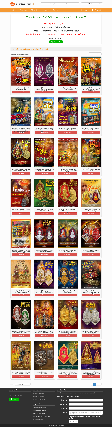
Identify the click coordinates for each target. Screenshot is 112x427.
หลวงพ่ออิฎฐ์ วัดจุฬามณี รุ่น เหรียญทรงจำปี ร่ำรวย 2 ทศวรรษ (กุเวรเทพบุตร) (68, 211)
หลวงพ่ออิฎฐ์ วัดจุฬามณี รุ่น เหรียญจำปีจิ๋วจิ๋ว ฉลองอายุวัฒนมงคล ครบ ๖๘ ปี (91, 130)
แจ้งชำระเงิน (46, 10)
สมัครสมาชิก (97, 10)
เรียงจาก (12, 384)
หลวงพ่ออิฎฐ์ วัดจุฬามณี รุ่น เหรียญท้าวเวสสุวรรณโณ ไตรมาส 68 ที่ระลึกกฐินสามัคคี (91, 89)
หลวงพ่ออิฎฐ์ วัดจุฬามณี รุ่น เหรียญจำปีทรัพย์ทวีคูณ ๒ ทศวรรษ (21, 332)
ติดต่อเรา (55, 10)
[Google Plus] (13, 395)
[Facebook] (18, 395)
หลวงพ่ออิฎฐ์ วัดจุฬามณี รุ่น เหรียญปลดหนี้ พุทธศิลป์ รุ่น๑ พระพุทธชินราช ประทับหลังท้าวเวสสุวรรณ (67, 333)
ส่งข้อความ (74, 421)
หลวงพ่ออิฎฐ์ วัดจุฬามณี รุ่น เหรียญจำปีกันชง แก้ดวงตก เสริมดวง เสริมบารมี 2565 (68, 373)
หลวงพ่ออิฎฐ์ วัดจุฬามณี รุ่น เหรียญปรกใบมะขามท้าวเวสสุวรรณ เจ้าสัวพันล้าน (68, 170)
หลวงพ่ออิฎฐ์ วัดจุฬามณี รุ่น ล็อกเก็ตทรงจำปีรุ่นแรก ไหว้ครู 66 (91, 210)
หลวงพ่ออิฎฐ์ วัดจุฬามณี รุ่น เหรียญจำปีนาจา (91, 170)
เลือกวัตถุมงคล (24, 10)
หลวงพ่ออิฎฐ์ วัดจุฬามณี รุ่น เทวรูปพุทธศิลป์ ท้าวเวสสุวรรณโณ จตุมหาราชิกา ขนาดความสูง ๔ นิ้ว (44, 333)
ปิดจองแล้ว (21, 92)
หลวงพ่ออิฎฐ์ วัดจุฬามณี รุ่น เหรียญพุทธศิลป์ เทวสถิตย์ (67, 291)
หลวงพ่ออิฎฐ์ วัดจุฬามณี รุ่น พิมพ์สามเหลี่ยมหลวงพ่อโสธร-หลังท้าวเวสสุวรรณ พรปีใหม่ (91, 373)
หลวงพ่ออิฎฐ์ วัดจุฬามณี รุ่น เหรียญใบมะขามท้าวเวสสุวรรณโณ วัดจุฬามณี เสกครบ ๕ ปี (44, 130)
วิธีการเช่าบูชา (35, 10)
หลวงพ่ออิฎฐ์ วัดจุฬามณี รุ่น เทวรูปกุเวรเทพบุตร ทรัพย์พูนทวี (21, 291)
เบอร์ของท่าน (63, 408)
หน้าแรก (14, 10)
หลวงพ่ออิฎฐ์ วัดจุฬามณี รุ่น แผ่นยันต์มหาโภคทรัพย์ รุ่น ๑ (21, 88)
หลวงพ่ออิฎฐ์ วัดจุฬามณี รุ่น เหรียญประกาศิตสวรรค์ (67, 129)
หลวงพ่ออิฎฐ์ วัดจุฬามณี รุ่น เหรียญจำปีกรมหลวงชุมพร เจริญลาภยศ (44, 251)
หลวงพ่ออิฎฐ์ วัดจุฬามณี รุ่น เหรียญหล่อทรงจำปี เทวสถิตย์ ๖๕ (21, 210)
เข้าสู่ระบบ (85, 10)
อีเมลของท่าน (63, 404)
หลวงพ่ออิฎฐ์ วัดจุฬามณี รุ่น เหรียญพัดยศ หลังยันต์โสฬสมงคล (21, 170)
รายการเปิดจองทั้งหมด (38, 393)
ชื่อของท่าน (64, 400)
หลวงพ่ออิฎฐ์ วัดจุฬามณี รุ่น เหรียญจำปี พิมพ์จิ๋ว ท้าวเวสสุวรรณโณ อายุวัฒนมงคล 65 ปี (21, 252)
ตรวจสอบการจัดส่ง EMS (39, 399)
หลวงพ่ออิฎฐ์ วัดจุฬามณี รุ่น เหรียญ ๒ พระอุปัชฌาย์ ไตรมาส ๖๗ (44, 170)
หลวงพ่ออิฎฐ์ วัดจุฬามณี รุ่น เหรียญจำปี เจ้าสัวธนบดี (44, 210)
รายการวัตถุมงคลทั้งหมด (39, 396)
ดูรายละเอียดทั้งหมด (38, 419)
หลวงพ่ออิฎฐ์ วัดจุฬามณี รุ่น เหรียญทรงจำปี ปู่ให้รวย (67, 251)
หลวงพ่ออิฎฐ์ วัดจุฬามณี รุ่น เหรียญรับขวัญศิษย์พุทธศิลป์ (91, 251)
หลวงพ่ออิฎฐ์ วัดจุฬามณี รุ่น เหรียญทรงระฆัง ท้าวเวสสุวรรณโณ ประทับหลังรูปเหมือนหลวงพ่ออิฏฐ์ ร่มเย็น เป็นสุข (21, 130)
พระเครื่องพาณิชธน (24, 4)
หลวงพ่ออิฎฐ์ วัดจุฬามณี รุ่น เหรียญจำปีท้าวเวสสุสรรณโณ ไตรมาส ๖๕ (44, 291)
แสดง (87, 54)
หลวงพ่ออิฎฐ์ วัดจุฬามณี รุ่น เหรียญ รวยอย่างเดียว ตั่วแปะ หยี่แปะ (21, 372)
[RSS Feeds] (10, 395)
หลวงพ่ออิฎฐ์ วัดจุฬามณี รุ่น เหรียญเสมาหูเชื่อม (44, 372)
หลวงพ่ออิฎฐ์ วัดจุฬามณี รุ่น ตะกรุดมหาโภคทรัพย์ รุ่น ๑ (67, 88)
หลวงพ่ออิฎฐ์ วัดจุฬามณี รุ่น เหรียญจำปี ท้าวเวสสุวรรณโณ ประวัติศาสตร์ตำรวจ (91, 333)
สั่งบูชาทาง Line (57, 42)
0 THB (90, 4)
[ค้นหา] (77, 3)
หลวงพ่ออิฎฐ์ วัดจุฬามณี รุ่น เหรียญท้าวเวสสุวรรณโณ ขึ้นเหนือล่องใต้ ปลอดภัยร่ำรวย (44, 89)
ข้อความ (64, 412)
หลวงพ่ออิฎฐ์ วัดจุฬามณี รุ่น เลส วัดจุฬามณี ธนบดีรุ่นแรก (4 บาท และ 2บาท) (91, 292)
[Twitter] (16, 395)
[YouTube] (21, 395)
